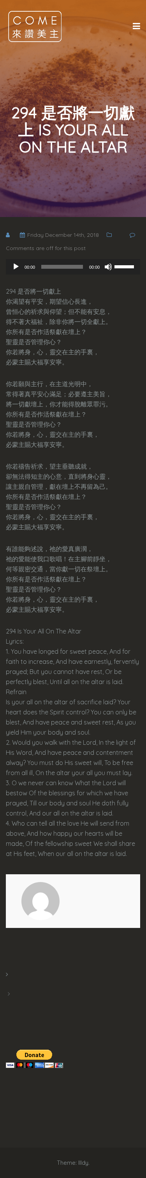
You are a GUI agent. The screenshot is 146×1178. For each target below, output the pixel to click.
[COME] (35, 26)
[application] (73, 267)
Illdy (83, 1162)
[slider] (125, 266)
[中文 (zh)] (10, 1003)
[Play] (16, 267)
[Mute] (108, 267)
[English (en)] (10, 984)
